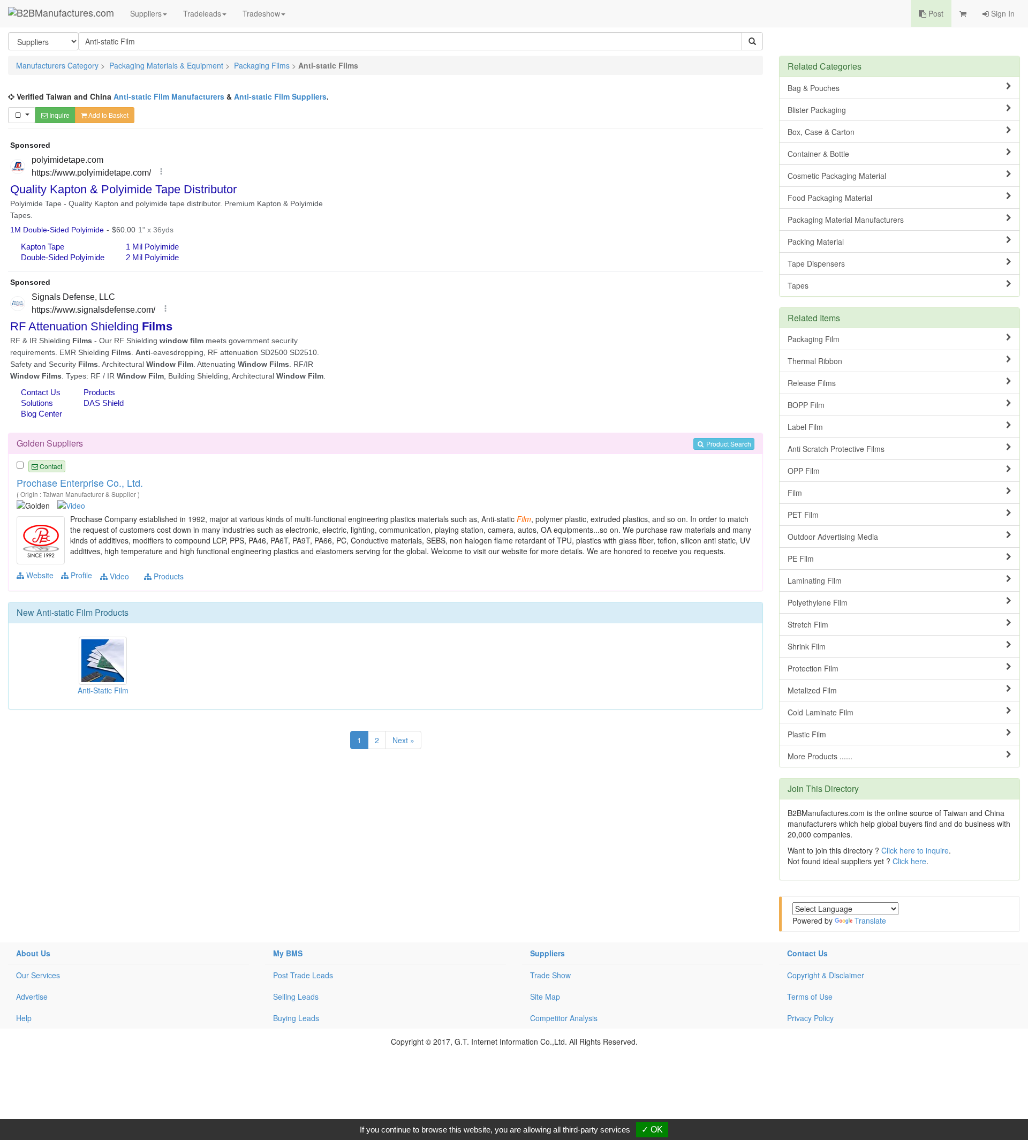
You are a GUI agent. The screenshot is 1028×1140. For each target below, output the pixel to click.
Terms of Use (810, 996)
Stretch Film (808, 624)
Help (24, 1018)
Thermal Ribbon (815, 361)
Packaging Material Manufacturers (846, 219)
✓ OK (652, 1129)
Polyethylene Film (818, 602)
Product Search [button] (728, 443)
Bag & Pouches (814, 87)
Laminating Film (815, 580)
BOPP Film (806, 404)
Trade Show (550, 975)
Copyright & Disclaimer (825, 975)
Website (39, 575)
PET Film (803, 514)
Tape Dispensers (816, 263)
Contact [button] (50, 466)
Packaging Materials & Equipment (166, 65)
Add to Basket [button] (107, 114)
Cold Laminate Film (820, 712)
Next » (403, 740)
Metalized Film (812, 690)
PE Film (801, 558)
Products (168, 576)
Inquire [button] (59, 114)
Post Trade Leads (303, 975)
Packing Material (816, 241)
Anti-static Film (64, 612)
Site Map (545, 996)
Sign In (1002, 13)
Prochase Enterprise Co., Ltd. (80, 482)
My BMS (288, 953)
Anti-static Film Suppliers (280, 96)
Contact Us (807, 953)
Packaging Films (262, 65)
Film (795, 492)
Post (934, 13)
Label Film (805, 426)
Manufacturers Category (57, 65)
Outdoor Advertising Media (833, 536)
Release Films (812, 383)
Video (118, 576)
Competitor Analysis (564, 1018)
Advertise (32, 996)
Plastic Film (807, 734)
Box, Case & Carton (821, 131)
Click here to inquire (915, 850)
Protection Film (813, 668)
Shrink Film (807, 646)
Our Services (38, 975)
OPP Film (804, 470)
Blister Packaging (817, 109)
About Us (33, 953)
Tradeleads (202, 13)
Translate (870, 920)
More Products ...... (820, 756)
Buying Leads (296, 1018)
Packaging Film (814, 339)
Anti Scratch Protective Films (836, 448)
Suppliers (146, 13)
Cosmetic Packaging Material (837, 175)
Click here (909, 861)
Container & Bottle (818, 153)
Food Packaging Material (830, 197)
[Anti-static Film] (42, 539)
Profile (80, 575)
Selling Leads (296, 996)
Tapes (798, 285)
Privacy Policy (810, 1018)
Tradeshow (261, 13)
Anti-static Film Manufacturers (169, 96)
